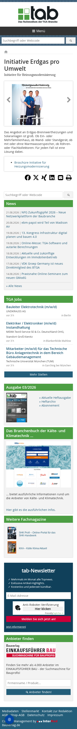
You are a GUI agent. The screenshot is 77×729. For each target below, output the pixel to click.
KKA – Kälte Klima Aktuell (33, 548)
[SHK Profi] (13, 534)
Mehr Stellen (38, 374)
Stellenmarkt (30, 711)
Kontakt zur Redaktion (57, 711)
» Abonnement (49, 405)
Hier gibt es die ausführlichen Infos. (31, 510)
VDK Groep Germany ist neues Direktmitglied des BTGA (34, 265)
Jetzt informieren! (16, 626)
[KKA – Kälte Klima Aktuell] (13, 548)
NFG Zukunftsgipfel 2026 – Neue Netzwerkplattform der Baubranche (36, 214)
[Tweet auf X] (36, 179)
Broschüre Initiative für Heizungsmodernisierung (31, 164)
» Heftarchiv (47, 401)
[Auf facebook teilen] (28, 179)
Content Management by (19, 721)
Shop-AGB (17, 715)
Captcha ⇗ (54, 613)
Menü (40, 31)
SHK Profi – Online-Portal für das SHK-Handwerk (37, 534)
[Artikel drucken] (69, 177)
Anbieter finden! (40, 692)
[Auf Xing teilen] (44, 179)
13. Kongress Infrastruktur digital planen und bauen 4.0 (36, 235)
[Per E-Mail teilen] (60, 177)
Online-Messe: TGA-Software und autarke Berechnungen (36, 245)
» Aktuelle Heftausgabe (55, 398)
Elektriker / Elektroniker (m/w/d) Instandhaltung (31, 325)
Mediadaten (10, 711)
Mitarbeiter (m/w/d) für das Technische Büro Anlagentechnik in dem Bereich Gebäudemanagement (36, 352)
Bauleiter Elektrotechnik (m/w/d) (31, 307)
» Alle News (14, 286)
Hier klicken (43, 609)
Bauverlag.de (11, 725)
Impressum (55, 715)
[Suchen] (71, 40)
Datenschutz (36, 715)
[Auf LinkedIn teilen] (52, 179)
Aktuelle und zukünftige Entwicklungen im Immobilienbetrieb (31, 255)
